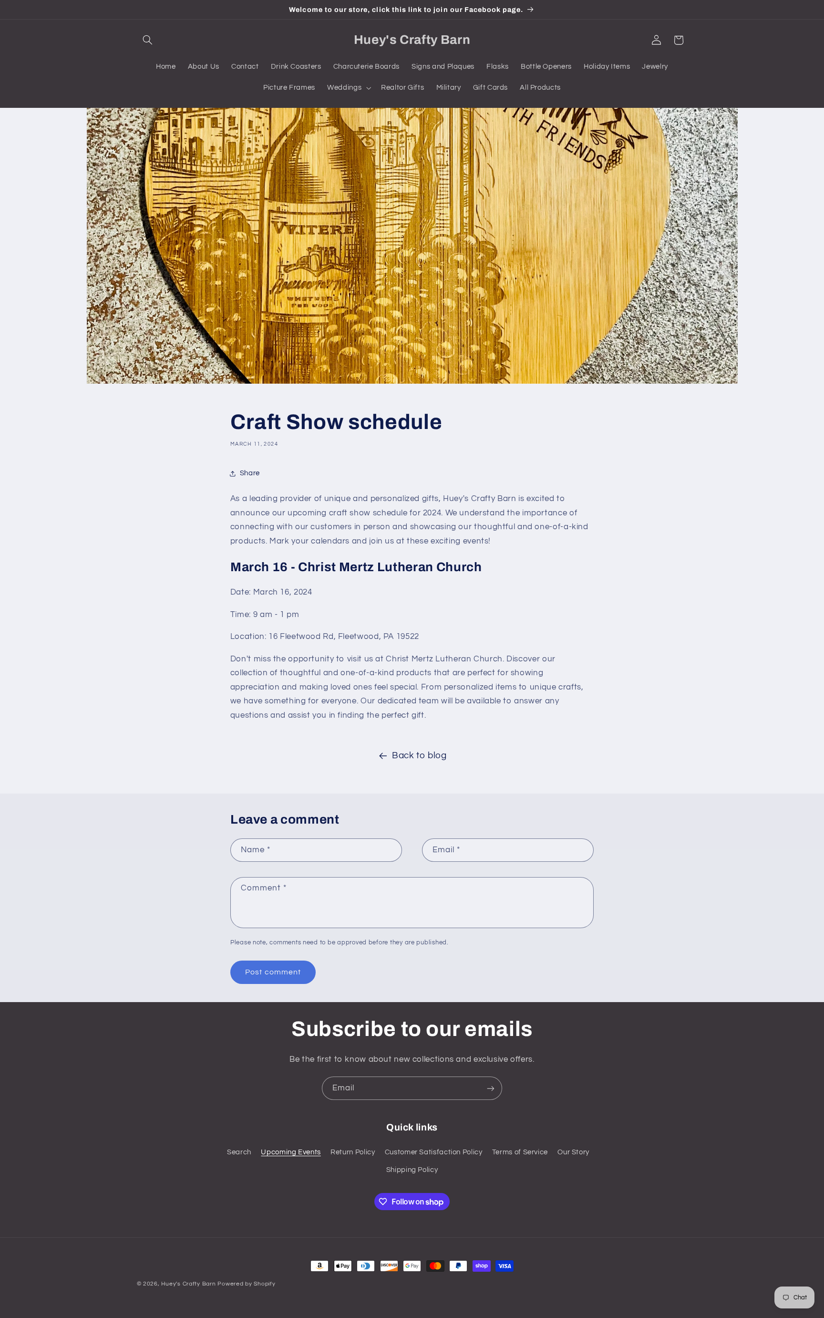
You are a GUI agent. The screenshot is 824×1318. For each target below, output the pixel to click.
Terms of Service (520, 1151)
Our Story (573, 1151)
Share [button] (250, 473)
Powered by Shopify (246, 1284)
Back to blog (419, 755)
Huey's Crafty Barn (189, 1284)
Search (239, 1151)
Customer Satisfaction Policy (434, 1151)
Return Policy (352, 1151)
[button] (148, 40)
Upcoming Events (290, 1151)
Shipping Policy (412, 1169)
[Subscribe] (491, 1088)
